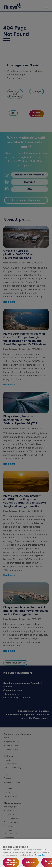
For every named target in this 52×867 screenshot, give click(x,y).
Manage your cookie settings (11, 862)
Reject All (30, 862)
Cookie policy (40, 855)
